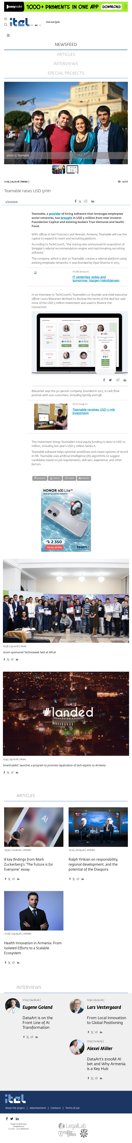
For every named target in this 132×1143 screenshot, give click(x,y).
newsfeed (66, 45)
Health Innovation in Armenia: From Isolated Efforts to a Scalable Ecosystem (33, 948)
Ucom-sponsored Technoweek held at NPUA (29, 652)
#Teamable (12, 202)
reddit (71, 478)
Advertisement (38, 1108)
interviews (65, 64)
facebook (40, 478)
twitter (56, 478)
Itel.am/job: (53, 22)
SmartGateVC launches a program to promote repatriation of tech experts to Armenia (54, 765)
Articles (27, 850)
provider (55, 214)
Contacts (56, 1108)
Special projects (66, 73)
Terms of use (72, 1108)
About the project (15, 1108)
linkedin (85, 478)
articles (66, 55)
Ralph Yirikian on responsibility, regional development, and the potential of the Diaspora (93, 864)
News (24, 182)
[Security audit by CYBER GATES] (67, 1133)
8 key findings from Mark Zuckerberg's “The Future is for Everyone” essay (28, 864)
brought (66, 218)
